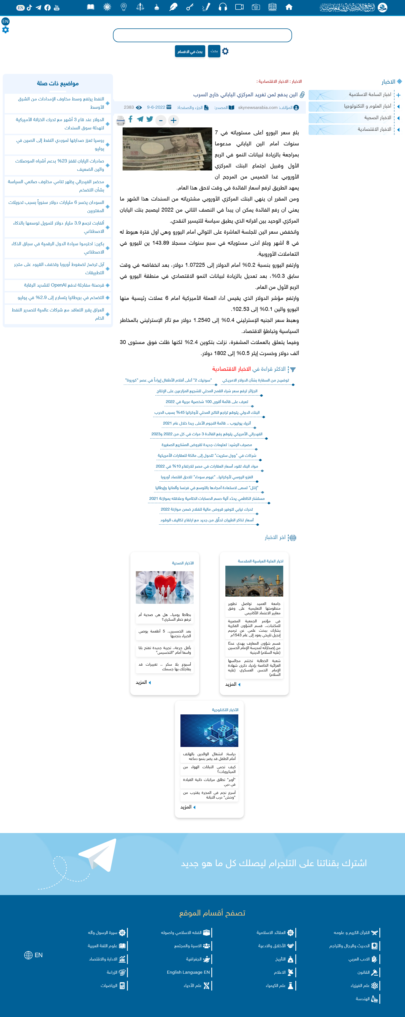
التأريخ (281, 959)
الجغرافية (194, 959)
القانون (364, 972)
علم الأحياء (193, 986)
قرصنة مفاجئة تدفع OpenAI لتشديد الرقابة (64, 285)
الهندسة (363, 999)
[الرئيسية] (289, 8)
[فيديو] (239, 8)
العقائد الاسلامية (271, 933)
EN (5, 22)
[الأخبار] (272, 8)
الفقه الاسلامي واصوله (181, 933)
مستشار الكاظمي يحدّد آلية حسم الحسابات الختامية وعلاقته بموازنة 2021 (207, 499)
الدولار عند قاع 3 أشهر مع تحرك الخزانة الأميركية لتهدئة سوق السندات (60, 124)
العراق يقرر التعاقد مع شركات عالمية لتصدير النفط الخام (58, 314)
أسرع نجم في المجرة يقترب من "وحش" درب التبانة (209, 795)
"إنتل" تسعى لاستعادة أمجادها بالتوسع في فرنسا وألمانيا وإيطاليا (206, 488)
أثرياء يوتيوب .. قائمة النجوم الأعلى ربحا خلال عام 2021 (207, 423)
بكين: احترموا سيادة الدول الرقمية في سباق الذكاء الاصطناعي (58, 248)
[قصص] (91, 8)
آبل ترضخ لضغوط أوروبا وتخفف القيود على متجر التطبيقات (59, 269)
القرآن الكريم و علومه (352, 933)
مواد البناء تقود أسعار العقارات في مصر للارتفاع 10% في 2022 (207, 466)
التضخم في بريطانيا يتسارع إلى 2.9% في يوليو (61, 298)
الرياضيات (109, 986)
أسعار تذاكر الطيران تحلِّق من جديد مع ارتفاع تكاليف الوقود (206, 520)
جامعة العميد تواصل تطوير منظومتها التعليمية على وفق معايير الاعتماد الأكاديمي (254, 609)
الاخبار (388, 82)
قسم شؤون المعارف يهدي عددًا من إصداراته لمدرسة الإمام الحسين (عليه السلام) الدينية (254, 648)
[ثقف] (107, 8)
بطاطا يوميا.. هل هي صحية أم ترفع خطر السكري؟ (165, 617)
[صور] (256, 8)
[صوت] (223, 8)
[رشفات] (173, 8)
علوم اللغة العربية (102, 946)
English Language (184, 972)
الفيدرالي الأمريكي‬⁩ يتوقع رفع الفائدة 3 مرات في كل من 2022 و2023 (207, 434)
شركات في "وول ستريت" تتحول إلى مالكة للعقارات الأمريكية (207, 455)
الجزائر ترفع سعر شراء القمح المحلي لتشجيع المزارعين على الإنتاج (207, 391)
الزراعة (112, 972)
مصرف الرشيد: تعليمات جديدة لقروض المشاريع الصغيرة (207, 445)
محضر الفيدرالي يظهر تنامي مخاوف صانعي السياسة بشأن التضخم (56, 186)
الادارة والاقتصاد (103, 959)
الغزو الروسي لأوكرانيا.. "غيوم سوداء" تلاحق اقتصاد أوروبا (207, 477)
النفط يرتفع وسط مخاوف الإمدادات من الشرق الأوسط (61, 103)
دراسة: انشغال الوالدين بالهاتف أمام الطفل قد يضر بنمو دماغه (209, 756)
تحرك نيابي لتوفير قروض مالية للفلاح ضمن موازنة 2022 (207, 509)
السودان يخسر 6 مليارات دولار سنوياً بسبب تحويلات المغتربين (56, 207)
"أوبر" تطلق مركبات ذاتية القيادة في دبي (209, 782)
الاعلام (280, 972)
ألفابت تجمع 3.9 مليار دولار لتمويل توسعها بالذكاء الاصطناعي (58, 227)
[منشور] (140, 8)
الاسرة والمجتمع (188, 946)
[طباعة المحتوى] (121, 121)
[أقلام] (206, 8)
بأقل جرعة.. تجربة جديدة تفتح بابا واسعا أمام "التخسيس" (165, 650)
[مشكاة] (157, 8)
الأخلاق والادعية (272, 946)
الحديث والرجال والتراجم (350, 946)
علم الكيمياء (276, 986)
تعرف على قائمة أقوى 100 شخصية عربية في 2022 (207, 402)
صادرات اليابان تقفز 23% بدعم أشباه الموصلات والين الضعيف (59, 165)
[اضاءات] (124, 8)
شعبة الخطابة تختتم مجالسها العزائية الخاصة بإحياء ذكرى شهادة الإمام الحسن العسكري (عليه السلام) (254, 668)
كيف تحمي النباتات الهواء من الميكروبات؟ (209, 769)
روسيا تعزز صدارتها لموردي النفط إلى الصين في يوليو (60, 145)
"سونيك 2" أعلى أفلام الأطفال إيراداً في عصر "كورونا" (168, 380)
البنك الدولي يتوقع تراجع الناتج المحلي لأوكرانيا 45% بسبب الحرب (207, 412)
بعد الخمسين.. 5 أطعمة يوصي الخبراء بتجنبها (165, 634)
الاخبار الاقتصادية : (272, 81)
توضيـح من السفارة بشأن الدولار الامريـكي (255, 380)
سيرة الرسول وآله (102, 933)
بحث (214, 51)
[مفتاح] (190, 8)
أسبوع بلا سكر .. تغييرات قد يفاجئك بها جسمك (165, 667)
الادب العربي (359, 959)
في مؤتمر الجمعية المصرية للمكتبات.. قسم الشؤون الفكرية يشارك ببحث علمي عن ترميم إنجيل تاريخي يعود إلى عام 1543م (254, 628)
